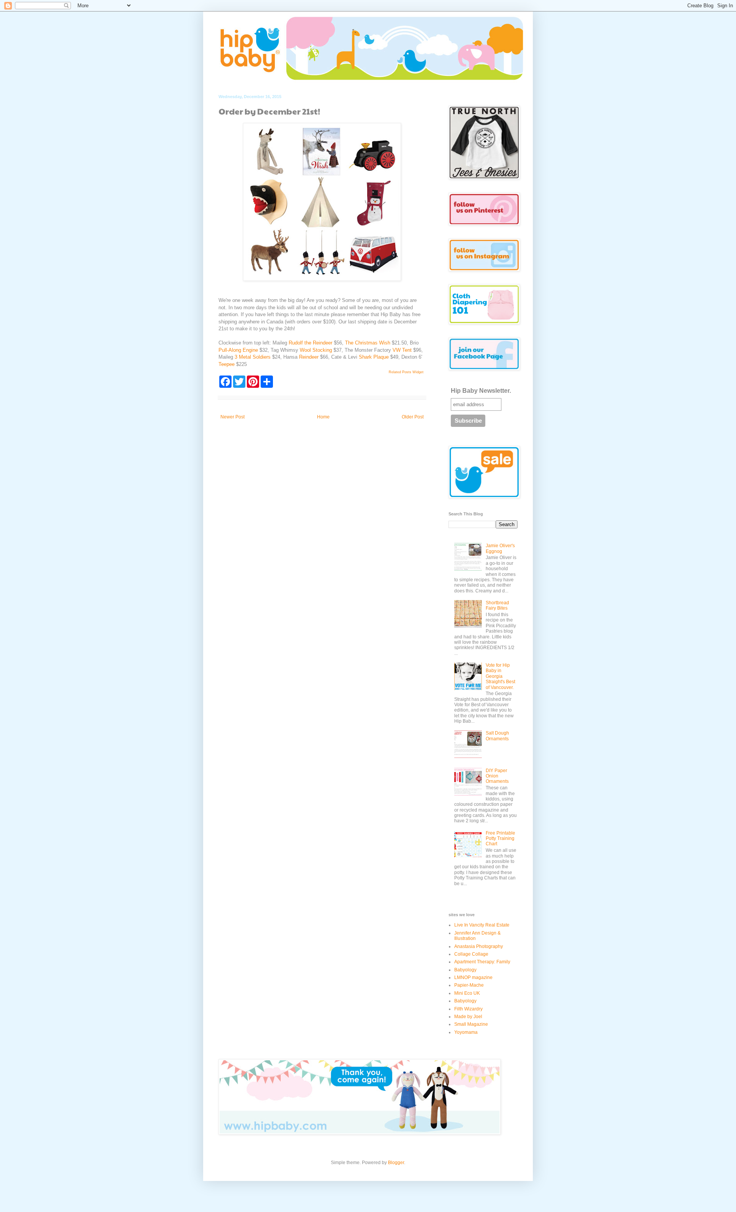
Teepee (227, 364)
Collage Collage (471, 954)
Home (323, 417)
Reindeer (309, 357)
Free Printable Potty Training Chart (500, 838)
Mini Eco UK (467, 993)
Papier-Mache (469, 985)
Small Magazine (471, 1024)
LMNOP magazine (473, 977)
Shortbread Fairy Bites (497, 605)
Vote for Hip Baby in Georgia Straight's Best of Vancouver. (500, 676)
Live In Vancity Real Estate (481, 925)
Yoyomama (466, 1032)
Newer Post (232, 417)
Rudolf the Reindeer (311, 343)
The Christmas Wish (367, 343)
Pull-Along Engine (238, 350)
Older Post (413, 417)
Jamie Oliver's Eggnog (500, 548)
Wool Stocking (316, 350)
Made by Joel (468, 1016)
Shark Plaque (374, 357)
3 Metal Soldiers (253, 357)
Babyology (465, 970)
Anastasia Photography (478, 946)
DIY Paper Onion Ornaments (497, 776)
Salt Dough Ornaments (497, 735)
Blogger (396, 1162)
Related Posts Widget (406, 372)
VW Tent (402, 350)
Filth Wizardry (468, 1009)
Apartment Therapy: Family (482, 961)
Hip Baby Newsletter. (481, 390)
